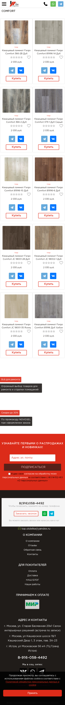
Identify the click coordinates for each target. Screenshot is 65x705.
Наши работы (32, 584)
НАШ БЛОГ (32, 580)
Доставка (32, 576)
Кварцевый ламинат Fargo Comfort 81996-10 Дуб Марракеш (16, 191)
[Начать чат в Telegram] (51, 516)
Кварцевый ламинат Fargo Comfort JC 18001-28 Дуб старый (16, 259)
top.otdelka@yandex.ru (36, 529)
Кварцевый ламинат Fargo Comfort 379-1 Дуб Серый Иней (48, 122)
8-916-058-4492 (32, 657)
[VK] (21, 69)
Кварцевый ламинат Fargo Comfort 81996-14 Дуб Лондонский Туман (48, 54)
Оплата (32, 571)
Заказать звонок (26, 514)
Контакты (32, 554)
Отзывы (32, 545)
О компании (32, 541)
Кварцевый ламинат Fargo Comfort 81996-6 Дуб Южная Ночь (48, 191)
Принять (33, 693)
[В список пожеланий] (28, 57)
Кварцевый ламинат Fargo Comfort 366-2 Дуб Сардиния (16, 122)
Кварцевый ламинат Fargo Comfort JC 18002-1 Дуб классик (48, 259)
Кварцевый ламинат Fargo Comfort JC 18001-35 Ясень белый (16, 328)
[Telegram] (60, 3)
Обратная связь (32, 550)
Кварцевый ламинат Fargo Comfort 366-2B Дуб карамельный (16, 54)
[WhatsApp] (53, 3)
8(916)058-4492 (31, 503)
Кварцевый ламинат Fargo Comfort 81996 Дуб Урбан (48, 326)
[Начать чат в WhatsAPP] (44, 516)
